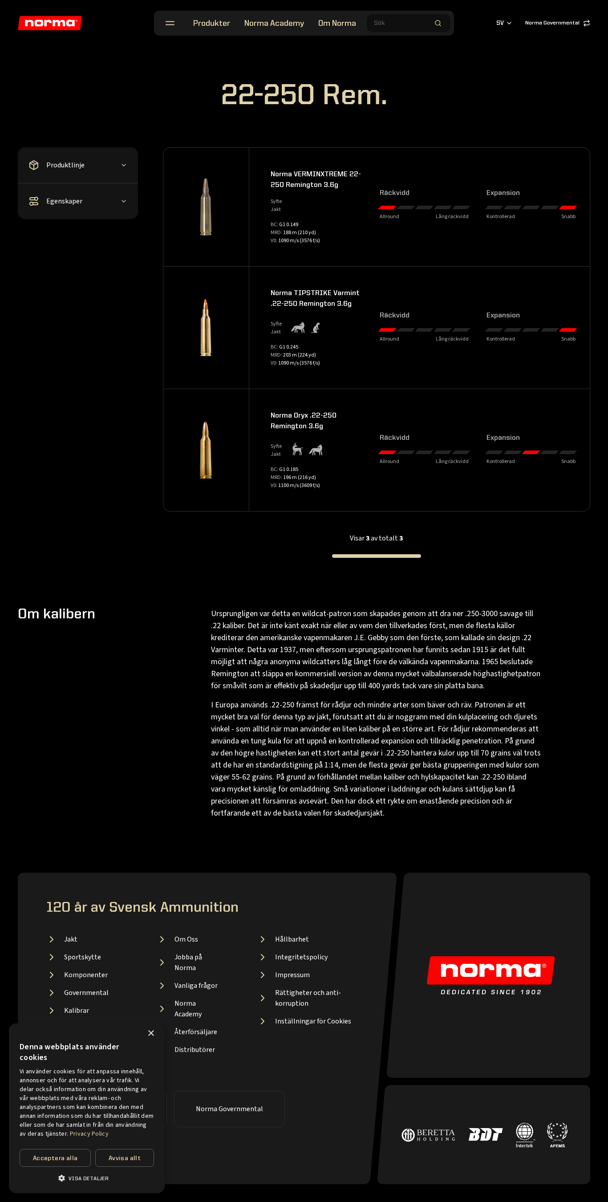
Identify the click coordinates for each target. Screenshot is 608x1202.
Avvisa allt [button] (125, 1158)
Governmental (86, 993)
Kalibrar (76, 1010)
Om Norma (337, 24)
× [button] (150, 1033)
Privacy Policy (89, 1133)
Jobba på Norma (188, 962)
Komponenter (86, 975)
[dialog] (87, 1108)
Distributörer (194, 1050)
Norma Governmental (552, 23)
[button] (87, 1178)
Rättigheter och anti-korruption (308, 998)
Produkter (211, 24)
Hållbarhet (292, 939)
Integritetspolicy (301, 957)
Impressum (292, 975)
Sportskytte (82, 957)
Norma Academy (274, 24)
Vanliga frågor (196, 986)
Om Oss (186, 939)
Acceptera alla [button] (55, 1158)
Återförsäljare (195, 1032)
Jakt (70, 939)
